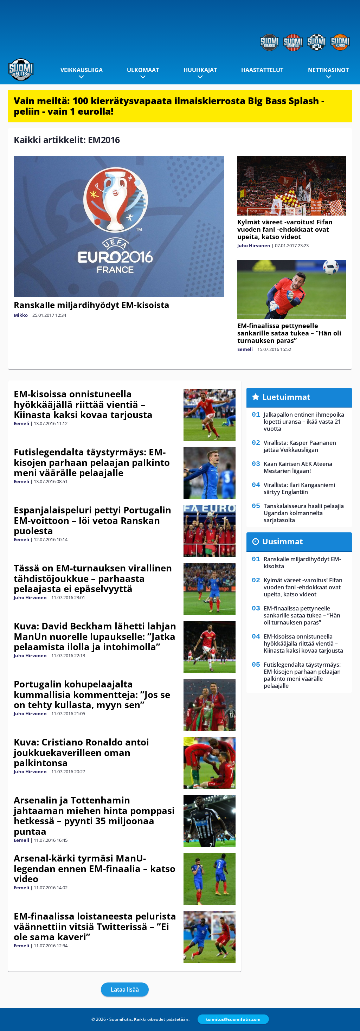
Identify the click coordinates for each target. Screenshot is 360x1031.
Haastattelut (262, 70)
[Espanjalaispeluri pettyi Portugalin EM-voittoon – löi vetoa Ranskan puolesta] (210, 531)
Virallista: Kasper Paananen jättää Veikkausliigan (300, 446)
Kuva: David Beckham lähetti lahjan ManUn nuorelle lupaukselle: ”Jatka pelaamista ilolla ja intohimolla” (95, 636)
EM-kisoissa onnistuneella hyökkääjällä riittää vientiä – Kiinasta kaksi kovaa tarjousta (83, 404)
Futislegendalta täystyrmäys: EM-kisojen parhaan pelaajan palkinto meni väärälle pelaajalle (92, 462)
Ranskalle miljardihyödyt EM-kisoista (91, 304)
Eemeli (245, 349)
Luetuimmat (286, 396)
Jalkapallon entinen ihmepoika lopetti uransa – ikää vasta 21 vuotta (304, 422)
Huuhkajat (200, 70)
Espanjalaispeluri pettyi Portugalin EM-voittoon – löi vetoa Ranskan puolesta (92, 520)
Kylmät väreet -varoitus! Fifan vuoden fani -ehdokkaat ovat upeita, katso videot (285, 229)
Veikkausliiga (81, 70)
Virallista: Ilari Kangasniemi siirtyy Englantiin (299, 488)
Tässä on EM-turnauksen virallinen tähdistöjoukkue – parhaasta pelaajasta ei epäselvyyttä (93, 578)
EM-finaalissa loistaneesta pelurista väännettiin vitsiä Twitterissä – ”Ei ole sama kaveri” (95, 926)
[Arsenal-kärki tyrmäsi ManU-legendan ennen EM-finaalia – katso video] (210, 879)
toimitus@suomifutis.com (233, 1019)
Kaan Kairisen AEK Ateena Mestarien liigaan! (298, 467)
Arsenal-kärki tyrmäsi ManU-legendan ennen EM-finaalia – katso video (94, 868)
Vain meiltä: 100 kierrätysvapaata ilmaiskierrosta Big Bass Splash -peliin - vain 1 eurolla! (169, 105)
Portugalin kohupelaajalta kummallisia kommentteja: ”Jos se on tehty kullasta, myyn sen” (92, 694)
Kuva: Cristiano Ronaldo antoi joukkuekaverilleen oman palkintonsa (81, 752)
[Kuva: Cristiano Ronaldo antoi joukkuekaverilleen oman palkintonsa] (210, 763)
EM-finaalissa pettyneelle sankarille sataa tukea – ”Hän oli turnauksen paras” (289, 333)
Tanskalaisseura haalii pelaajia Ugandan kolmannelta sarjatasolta (304, 513)
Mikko (21, 315)
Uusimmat (282, 541)
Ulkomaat (143, 70)
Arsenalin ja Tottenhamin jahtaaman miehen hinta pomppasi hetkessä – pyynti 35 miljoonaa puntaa (94, 816)
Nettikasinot (328, 70)
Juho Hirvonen (253, 245)
